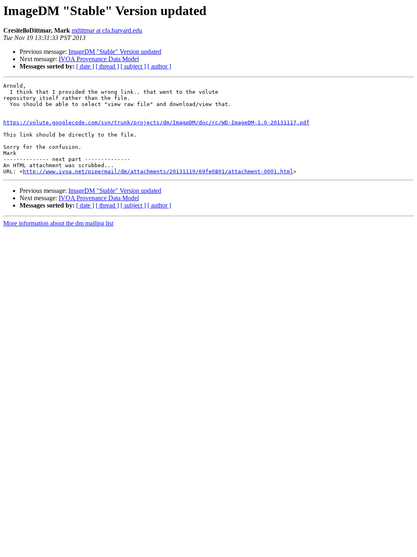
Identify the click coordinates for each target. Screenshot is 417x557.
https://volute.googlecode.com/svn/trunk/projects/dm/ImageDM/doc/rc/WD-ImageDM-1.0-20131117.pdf (156, 122)
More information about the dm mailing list (58, 223)
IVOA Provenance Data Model (99, 58)
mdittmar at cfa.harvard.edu (107, 30)
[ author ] (159, 66)
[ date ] (85, 66)
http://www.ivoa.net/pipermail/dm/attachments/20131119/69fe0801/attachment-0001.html (158, 171)
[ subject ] (133, 66)
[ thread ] (107, 66)
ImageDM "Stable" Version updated (114, 51)
